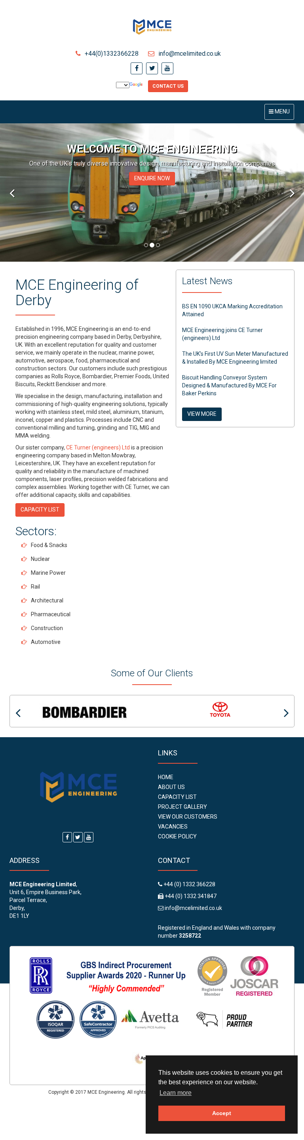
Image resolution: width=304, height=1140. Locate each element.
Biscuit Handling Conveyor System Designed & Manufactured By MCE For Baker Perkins (229, 385)
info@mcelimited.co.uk (189, 53)
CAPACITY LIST (40, 509)
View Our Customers (187, 816)
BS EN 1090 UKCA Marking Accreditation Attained (232, 310)
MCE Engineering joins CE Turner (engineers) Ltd (222, 334)
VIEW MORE (202, 414)
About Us (171, 787)
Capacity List (177, 797)
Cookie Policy (177, 836)
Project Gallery (182, 807)
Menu (281, 114)
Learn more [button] (176, 1092)
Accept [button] (221, 1113)
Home (165, 777)
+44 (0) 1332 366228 (188, 884)
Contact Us (168, 86)
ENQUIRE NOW (152, 178)
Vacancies (173, 826)
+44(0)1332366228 (112, 53)
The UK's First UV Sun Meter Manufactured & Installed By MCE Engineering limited (235, 358)
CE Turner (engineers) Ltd (98, 447)
